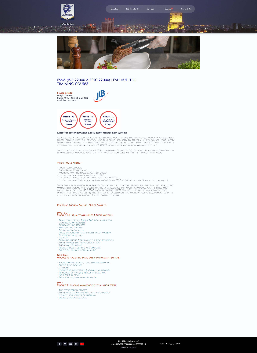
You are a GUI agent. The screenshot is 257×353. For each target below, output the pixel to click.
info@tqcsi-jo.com (128, 347)
